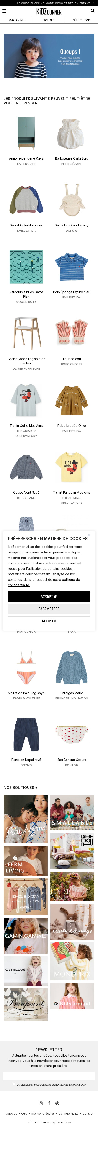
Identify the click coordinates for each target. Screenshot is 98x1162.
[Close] (91, 535)
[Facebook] (50, 1103)
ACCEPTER (49, 596)
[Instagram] (41, 1103)
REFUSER (49, 621)
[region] (49, 581)
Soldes (48, 20)
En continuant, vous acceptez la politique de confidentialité (51, 1084)
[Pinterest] (57, 1103)
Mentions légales (43, 1113)
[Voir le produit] (26, 143)
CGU (24, 1113)
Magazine (16, 20)
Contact (88, 1113)
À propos (11, 1113)
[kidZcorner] (49, 11)
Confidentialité (69, 1113)
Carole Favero (63, 1122)
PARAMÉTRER (49, 609)
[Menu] (4, 11)
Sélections (82, 20)
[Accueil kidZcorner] (49, 56)
